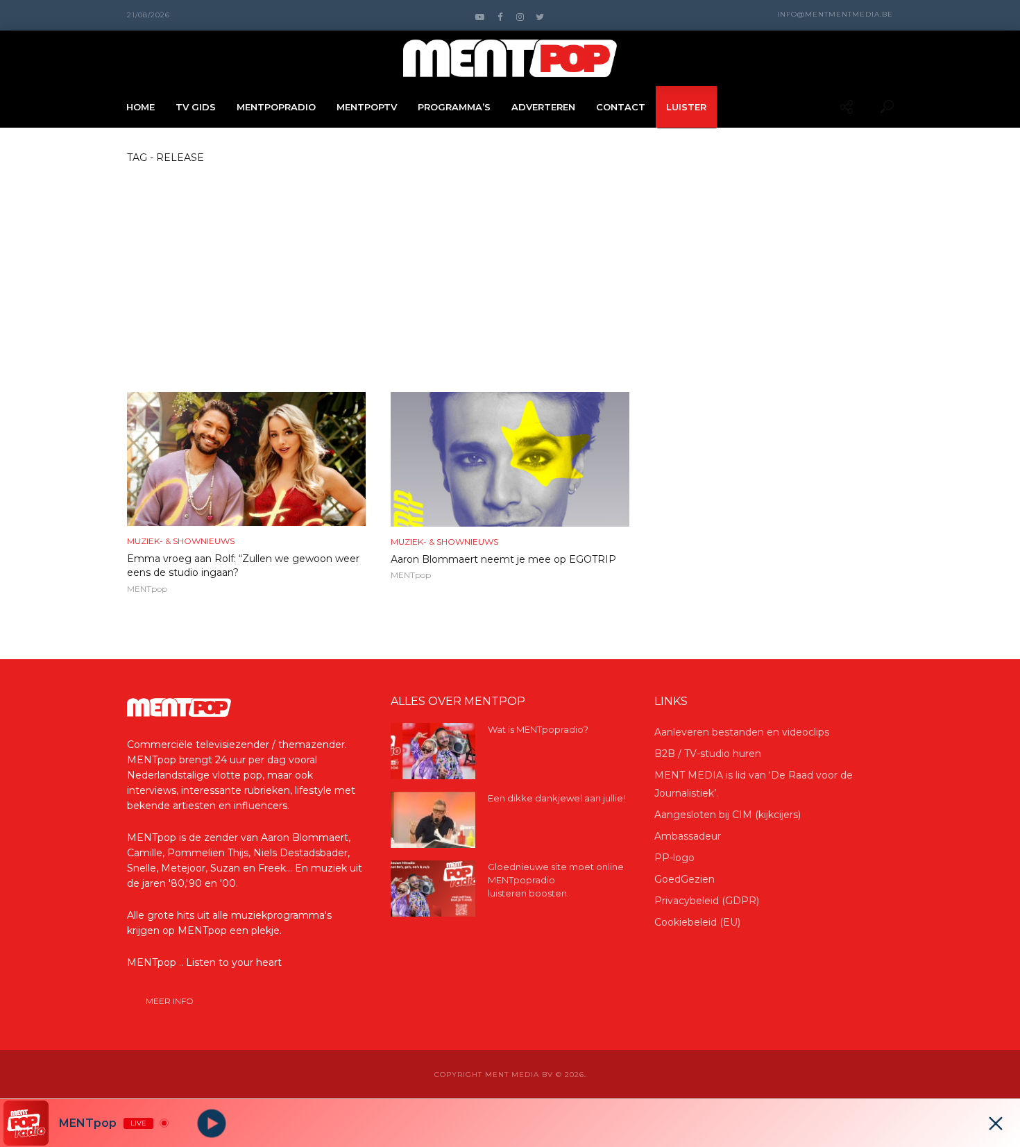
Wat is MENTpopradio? (538, 729)
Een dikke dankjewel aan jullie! (556, 798)
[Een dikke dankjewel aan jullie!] (433, 820)
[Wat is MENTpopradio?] (433, 751)
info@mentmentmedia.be (835, 14)
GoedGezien (684, 879)
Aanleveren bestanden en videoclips (741, 732)
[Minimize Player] (995, 1123)
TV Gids (196, 106)
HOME (140, 106)
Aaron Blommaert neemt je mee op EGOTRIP (503, 559)
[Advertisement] (510, 288)
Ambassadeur (687, 836)
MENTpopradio (276, 106)
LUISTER (686, 106)
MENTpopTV (367, 106)
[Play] (212, 1123)
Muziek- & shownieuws (181, 541)
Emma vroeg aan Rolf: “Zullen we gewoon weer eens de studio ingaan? (243, 565)
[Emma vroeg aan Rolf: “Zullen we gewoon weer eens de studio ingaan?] (246, 459)
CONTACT (620, 106)
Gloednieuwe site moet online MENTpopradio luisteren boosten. (556, 880)
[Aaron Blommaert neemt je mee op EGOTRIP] (510, 459)
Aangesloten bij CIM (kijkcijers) (727, 814)
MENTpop (147, 589)
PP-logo (674, 857)
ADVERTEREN (543, 106)
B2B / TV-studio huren (707, 753)
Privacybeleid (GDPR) (706, 900)
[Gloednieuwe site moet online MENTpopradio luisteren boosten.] (433, 888)
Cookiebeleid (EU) (697, 922)
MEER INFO (170, 1001)
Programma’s (454, 106)
